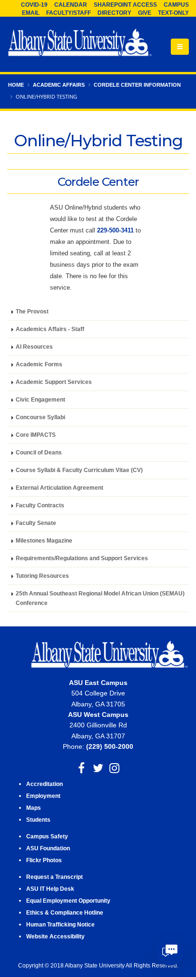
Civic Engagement (40, 399)
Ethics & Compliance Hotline (64, 912)
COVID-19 (34, 4)
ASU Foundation (48, 848)
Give (144, 13)
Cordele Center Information (137, 85)
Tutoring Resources (42, 576)
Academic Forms (39, 364)
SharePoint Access (125, 4)
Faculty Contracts (40, 505)
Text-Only (173, 13)
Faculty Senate (36, 523)
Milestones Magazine (44, 540)
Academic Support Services (54, 382)
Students (38, 819)
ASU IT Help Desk (50, 889)
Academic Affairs (59, 85)
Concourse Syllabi (40, 417)
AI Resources (34, 346)
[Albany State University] (80, 43)
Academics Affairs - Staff (50, 329)
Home (16, 85)
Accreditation (44, 784)
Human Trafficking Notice (60, 924)
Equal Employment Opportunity (68, 900)
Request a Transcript (54, 877)
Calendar (70, 4)
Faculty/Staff (68, 13)
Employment (43, 796)
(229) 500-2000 (109, 746)
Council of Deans (39, 452)
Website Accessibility (56, 936)
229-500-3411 (115, 230)
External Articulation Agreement (59, 487)
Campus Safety (47, 836)
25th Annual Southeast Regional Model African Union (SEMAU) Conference (100, 598)
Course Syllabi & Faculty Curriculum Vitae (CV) (79, 470)
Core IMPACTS (36, 435)
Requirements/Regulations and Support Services (82, 558)
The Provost (32, 311)
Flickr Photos (44, 860)
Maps (33, 808)
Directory (114, 13)
